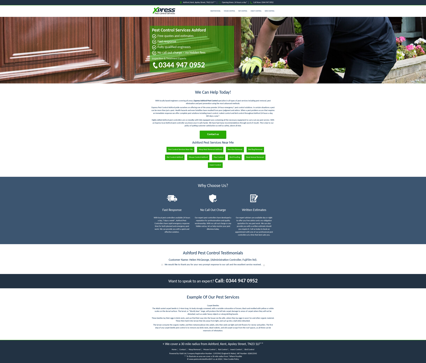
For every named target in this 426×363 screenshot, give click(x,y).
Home (174, 350)
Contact (182, 350)
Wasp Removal (215, 11)
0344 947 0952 (267, 2)
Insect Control (256, 11)
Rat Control (242, 11)
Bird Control (269, 11)
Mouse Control (229, 11)
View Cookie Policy (231, 359)
